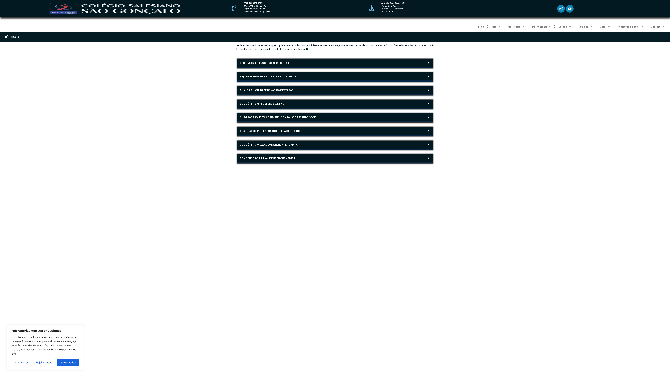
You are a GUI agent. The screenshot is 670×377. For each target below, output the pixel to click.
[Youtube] (570, 9)
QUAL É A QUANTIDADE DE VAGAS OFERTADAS (266, 90)
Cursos (562, 26)
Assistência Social (628, 26)
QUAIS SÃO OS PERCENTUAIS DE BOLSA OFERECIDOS (270, 131)
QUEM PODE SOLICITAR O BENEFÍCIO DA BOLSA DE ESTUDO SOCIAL (279, 117)
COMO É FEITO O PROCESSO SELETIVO (262, 103)
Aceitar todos (68, 362)
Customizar (21, 362)
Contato (656, 26)
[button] (335, 63)
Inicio (481, 26)
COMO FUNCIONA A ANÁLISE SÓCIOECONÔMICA (267, 158)
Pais (493, 26)
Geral (603, 26)
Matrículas (514, 26)
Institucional (539, 26)
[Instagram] (561, 9)
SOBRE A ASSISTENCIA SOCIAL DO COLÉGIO (265, 63)
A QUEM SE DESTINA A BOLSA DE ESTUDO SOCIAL (268, 76)
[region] (45, 347)
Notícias (583, 26)
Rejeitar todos (44, 362)
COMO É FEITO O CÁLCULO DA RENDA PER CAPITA (268, 144)
